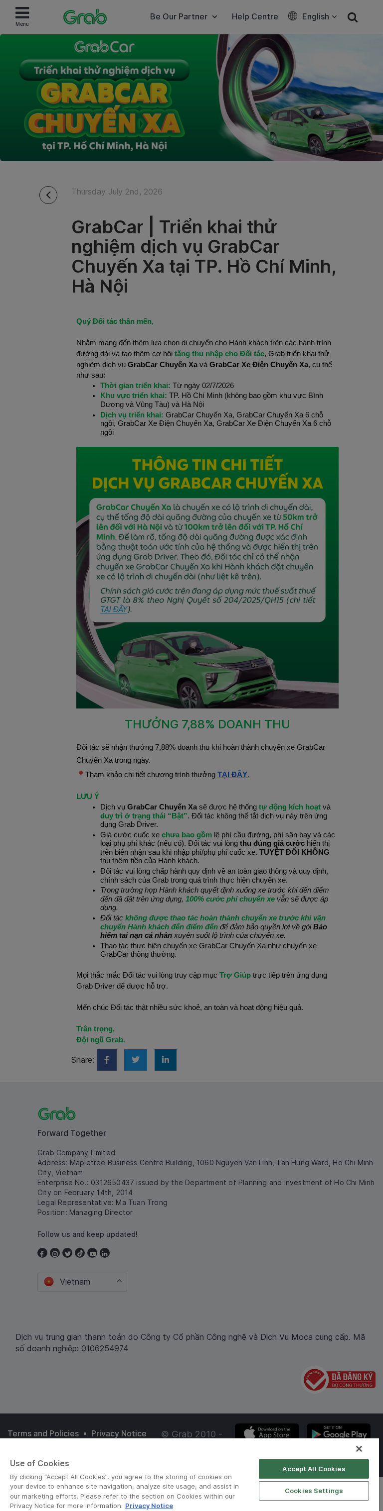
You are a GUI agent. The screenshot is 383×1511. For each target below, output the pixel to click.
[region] (189, 1474)
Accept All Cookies (313, 1469)
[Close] (359, 1449)
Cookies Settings (314, 1491)
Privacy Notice (149, 1506)
